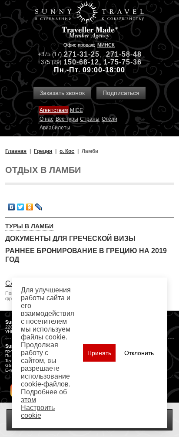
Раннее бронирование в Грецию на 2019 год (86, 255)
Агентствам (54, 110)
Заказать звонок (62, 92)
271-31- (77, 54)
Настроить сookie (38, 411)
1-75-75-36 (122, 62)
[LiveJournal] (38, 207)
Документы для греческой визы (70, 238)
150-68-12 (81, 62)
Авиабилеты (55, 128)
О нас (46, 119)
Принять (99, 352)
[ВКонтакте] (11, 207)
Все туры (67, 119)
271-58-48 (124, 54)
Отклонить (139, 352)
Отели (109, 119)
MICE (76, 110)
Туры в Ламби (29, 226)
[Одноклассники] (29, 207)
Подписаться (121, 92)
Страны (89, 119)
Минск (106, 44)
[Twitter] (20, 207)
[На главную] (89, 13)
